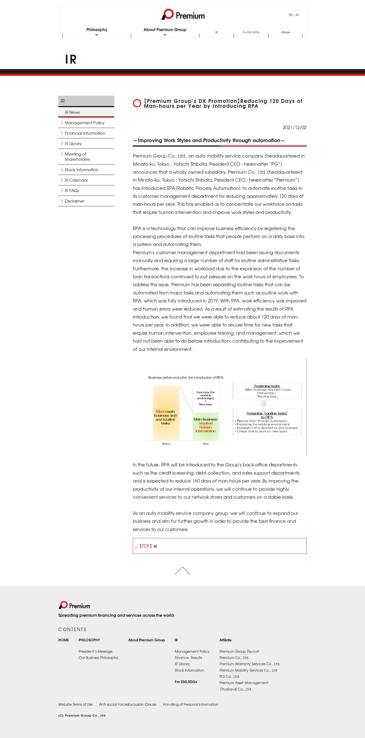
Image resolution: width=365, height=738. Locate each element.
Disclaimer (74, 201)
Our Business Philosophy (98, 657)
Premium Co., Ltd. (234, 657)
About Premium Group (165, 29)
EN (290, 14)
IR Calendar (76, 180)
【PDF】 (145, 545)
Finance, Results (188, 657)
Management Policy (85, 122)
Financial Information (85, 133)
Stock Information (82, 169)
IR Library (73, 143)
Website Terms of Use (75, 704)
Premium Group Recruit (239, 651)
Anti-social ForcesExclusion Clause (127, 704)
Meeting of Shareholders (77, 156)
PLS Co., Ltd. (229, 676)
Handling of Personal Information (190, 704)
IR (217, 32)
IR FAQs (72, 190)
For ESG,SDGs (251, 32)
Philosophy (96, 29)
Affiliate (285, 32)
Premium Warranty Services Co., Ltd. (249, 663)
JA (297, 14)
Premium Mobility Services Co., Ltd (248, 670)
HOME (63, 639)
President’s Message (95, 651)
